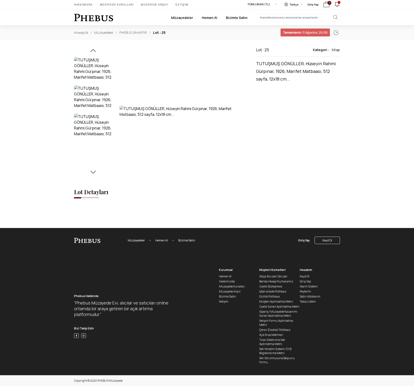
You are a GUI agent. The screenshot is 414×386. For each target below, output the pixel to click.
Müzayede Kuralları (117, 4)
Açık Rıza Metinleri (271, 335)
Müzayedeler (182, 17)
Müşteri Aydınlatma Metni (276, 301)
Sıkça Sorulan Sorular (273, 276)
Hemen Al (209, 17)
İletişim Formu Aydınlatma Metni (276, 323)
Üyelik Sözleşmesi (270, 286)
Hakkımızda (83, 4)
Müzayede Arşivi (154, 4)
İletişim (181, 4)
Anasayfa (81, 32)
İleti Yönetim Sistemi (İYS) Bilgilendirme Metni (275, 351)
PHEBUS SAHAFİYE (133, 32)
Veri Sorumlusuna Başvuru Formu (277, 360)
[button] (93, 52)
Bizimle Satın (236, 17)
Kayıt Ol (327, 240)
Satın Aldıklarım (310, 296)
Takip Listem (308, 301)
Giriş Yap (313, 4)
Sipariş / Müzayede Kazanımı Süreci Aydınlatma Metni (278, 314)
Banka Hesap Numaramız (276, 281)
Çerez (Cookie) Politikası (274, 330)
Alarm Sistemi (309, 286)
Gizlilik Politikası (269, 296)
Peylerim (305, 291)
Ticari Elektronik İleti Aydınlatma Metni (272, 342)
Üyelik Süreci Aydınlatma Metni (279, 306)
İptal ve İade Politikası (272, 291)
